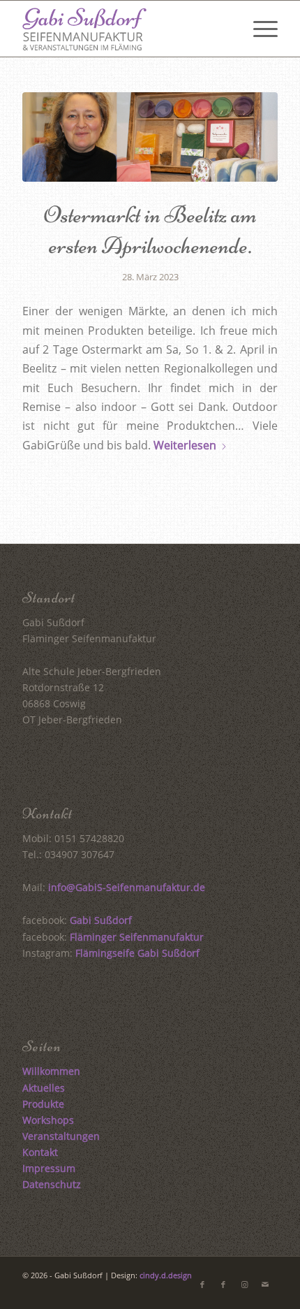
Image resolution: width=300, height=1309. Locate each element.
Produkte (43, 1104)
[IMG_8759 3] (150, 137)
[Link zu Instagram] (244, 1284)
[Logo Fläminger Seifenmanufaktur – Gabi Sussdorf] (124, 29)
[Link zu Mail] (265, 1284)
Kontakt (40, 1152)
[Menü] (258, 29)
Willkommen (51, 1071)
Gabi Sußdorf (101, 920)
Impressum (48, 1168)
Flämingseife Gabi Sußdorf (137, 953)
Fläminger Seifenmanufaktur (137, 936)
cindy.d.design (166, 1275)
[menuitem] (258, 29)
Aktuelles (43, 1087)
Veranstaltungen (61, 1136)
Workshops (48, 1120)
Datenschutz (51, 1184)
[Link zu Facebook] (202, 1284)
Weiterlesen (184, 445)
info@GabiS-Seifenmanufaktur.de (126, 887)
